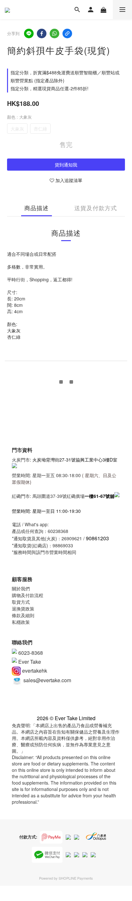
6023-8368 (30, 652)
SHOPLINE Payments (76, 878)
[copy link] (67, 33)
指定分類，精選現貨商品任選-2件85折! (49, 88)
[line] (29, 33)
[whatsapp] (54, 33)
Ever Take (29, 661)
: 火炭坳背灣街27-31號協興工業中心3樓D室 (73, 459)
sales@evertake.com (46, 680)
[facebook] (41, 33)
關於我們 (21, 588)
